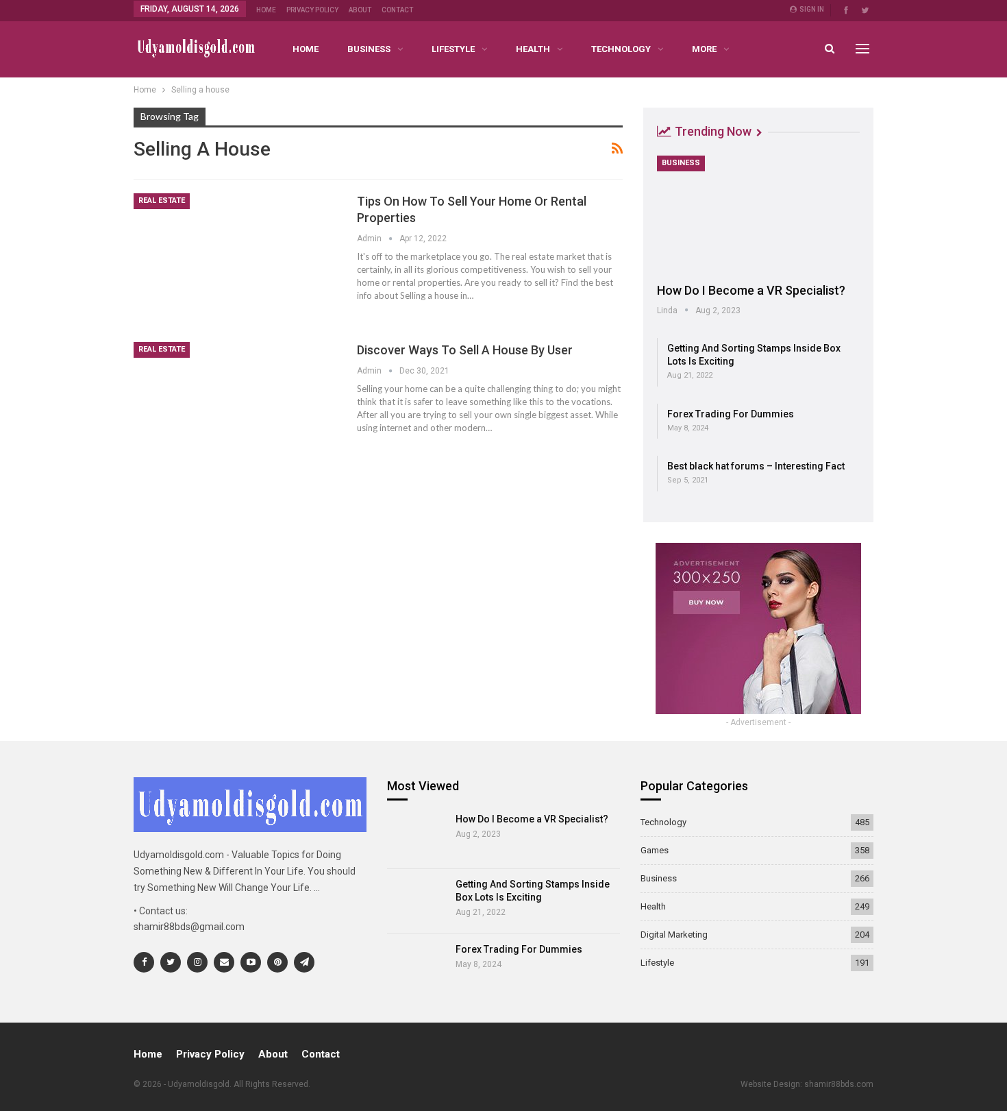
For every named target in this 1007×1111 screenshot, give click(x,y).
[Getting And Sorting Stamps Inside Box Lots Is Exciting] (417, 901)
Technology (621, 49)
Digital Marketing (674, 934)
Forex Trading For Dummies (730, 413)
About (360, 10)
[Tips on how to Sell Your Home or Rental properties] (236, 259)
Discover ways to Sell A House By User (465, 350)
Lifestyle (453, 49)
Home (266, 10)
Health (533, 49)
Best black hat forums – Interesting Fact (756, 466)
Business (368, 49)
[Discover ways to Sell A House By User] (236, 408)
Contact (397, 10)
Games (655, 850)
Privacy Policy (312, 10)
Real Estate (161, 200)
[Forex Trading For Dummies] (417, 966)
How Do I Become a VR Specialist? (751, 290)
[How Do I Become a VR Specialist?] (758, 214)
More (704, 49)
